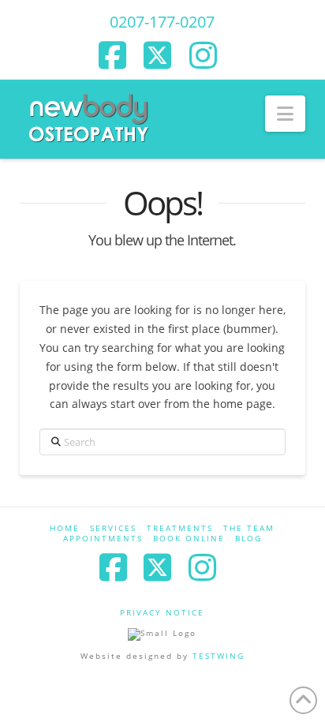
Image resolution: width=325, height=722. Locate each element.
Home (65, 528)
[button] (285, 113)
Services (113, 528)
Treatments (180, 528)
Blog (248, 538)
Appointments (103, 538)
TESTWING (218, 655)
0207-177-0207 (162, 21)
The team (249, 528)
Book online (189, 538)
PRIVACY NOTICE (162, 612)
